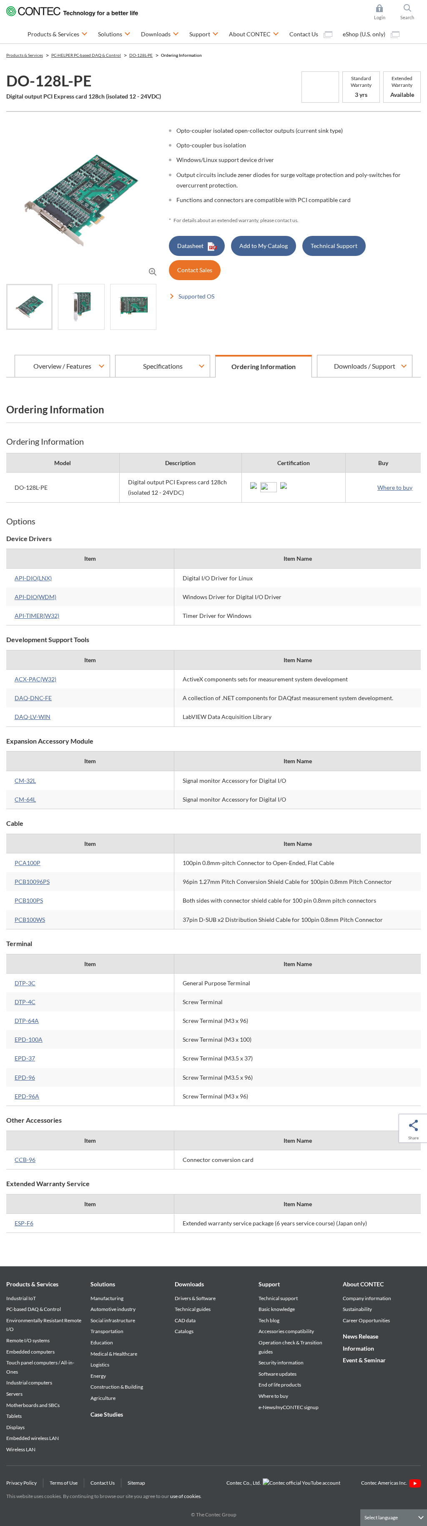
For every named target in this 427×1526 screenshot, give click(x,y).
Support (269, 1284)
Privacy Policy (21, 1483)
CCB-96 (25, 1159)
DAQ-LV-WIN (32, 716)
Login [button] (383, 12)
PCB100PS (29, 900)
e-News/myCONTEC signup (289, 1407)
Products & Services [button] (58, 34)
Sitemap (136, 1483)
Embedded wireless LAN (32, 1438)
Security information (281, 1362)
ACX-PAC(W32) (35, 679)
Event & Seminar (364, 1360)
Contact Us (304, 34)
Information (358, 1348)
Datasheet (190, 245)
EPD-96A (27, 1096)
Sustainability (357, 1309)
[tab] (29, 307)
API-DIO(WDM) (35, 596)
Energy (98, 1376)
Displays (15, 1427)
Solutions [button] (114, 34)
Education (101, 1342)
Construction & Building (116, 1387)
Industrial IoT (21, 1298)
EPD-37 (25, 1058)
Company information (367, 1298)
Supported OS (196, 296)
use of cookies (185, 1496)
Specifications (163, 366)
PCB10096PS (32, 881)
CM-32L (25, 780)
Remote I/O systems (28, 1340)
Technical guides (193, 1309)
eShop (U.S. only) (365, 34)
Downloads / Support (364, 366)
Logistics (99, 1365)
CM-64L (25, 799)
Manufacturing (106, 1298)
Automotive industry (113, 1309)
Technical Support (334, 245)
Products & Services (32, 1284)
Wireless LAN (20, 1449)
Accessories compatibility (286, 1331)
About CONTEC (363, 1284)
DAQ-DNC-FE (33, 697)
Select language (381, 1517)
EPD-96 (25, 1077)
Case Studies (106, 1414)
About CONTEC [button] (254, 34)
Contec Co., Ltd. (244, 1483)
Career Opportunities (366, 1320)
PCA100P (27, 862)
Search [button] (410, 12)
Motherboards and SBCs (33, 1405)
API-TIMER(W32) (37, 615)
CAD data (185, 1320)
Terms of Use (64, 1483)
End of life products (280, 1385)
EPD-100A (29, 1039)
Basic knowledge (277, 1309)
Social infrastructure (112, 1320)
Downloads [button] (160, 34)
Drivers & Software (195, 1298)
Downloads (189, 1284)
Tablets (14, 1416)
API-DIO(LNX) (33, 578)
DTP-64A (27, 1020)
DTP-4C (25, 1001)
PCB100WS (30, 919)
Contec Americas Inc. (385, 1483)
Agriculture (103, 1398)
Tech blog (269, 1320)
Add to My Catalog (263, 245)
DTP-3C (25, 983)
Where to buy (394, 487)
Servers (14, 1394)
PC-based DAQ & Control (33, 1309)
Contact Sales (194, 269)
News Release (360, 1336)
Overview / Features (62, 366)
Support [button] (204, 34)
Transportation (106, 1331)
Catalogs (184, 1331)
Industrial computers (29, 1382)
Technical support (278, 1298)
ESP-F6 (24, 1223)
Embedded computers (30, 1352)
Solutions (102, 1284)
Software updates (277, 1374)
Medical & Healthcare (113, 1354)
